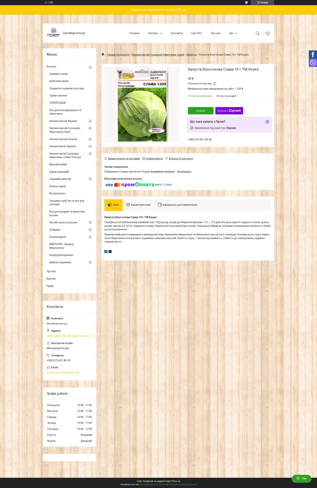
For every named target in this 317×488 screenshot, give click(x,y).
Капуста (191, 54)
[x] (110, 252)
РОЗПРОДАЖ (57, 102)
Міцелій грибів (58, 164)
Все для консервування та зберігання (65, 112)
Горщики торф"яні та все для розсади (66, 202)
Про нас (215, 33)
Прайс (50, 286)
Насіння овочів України (63, 121)
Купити (200, 110)
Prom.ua (176, 481)
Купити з (223, 110)
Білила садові (57, 186)
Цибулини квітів (58, 81)
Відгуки (51, 278)
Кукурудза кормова (61, 255)
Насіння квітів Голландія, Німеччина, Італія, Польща (65, 155)
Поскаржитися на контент (153, 484)
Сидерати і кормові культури (66, 88)
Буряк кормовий (59, 171)
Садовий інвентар (60, 178)
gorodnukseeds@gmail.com (63, 372)
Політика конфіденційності (183, 484)
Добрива (54, 229)
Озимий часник (58, 73)
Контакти (176, 33)
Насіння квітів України (62, 146)
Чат (304, 478)
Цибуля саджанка (60, 262)
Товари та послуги (118, 54)
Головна (134, 33)
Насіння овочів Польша (63, 139)
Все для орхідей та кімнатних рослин (67, 213)
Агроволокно (57, 193)
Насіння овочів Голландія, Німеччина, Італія (158, 54)
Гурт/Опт (196, 33)
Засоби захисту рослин (63, 222)
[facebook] (106, 252)
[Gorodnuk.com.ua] (53, 33)
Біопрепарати (57, 236)
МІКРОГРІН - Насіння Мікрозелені (61, 246)
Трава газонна (58, 95)
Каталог (153, 33)
